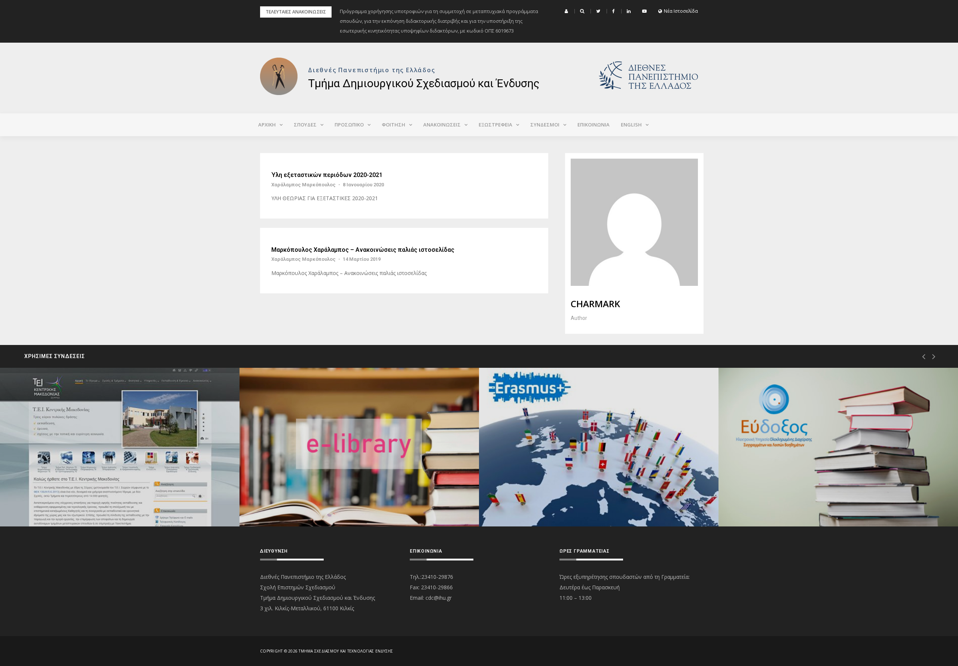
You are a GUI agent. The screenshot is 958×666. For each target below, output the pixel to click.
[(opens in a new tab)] (120, 447)
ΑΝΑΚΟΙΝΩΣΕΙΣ (442, 124)
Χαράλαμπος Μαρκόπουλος (303, 184)
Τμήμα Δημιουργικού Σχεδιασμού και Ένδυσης (424, 83)
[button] (567, 11)
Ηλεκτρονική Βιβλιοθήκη (300, 499)
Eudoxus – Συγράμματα (778, 499)
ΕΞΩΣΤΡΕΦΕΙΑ (495, 124)
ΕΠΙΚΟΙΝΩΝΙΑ (593, 124)
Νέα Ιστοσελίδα (681, 11)
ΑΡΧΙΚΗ (267, 124)
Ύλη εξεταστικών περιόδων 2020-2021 (326, 175)
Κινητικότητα (526, 499)
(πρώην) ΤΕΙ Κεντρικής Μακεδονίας (74, 499)
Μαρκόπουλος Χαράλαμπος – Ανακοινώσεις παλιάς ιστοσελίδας (362, 250)
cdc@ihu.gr (438, 597)
